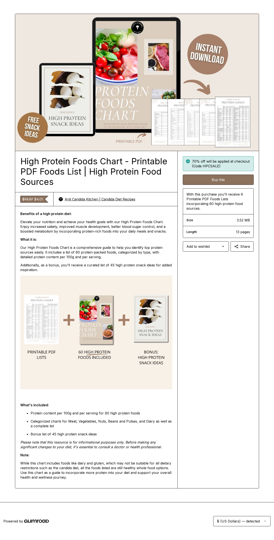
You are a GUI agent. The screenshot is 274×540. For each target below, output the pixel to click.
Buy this (218, 180)
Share (245, 246)
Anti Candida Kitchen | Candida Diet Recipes (100, 199)
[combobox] (206, 246)
